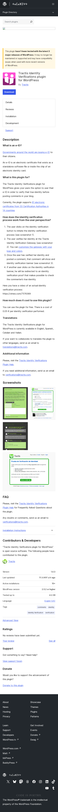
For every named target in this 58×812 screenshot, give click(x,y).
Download (9, 92)
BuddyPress (10, 762)
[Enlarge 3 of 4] (24, 425)
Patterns (34, 716)
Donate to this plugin (13, 685)
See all (52, 641)
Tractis (25, 84)
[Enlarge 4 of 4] (51, 456)
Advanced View (10, 620)
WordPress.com (12, 748)
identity (51, 607)
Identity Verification (35, 613)
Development (12, 123)
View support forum (12, 661)
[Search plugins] (31, 21)
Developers (8, 735)
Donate (35, 735)
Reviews (10, 109)
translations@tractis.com (15, 347)
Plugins (33, 711)
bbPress (8, 758)
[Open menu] (53, 4)
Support (9, 130)
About (6, 702)
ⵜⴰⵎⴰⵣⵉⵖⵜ (15, 775)
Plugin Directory (10, 12)
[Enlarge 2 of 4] (51, 390)
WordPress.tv (11, 739)
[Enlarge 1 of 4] (24, 390)
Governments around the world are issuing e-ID (26, 152)
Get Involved (36, 725)
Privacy (6, 716)
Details (9, 102)
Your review (8, 641)
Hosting (6, 711)
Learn (5, 725)
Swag (34, 739)
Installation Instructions (14, 530)
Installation (11, 116)
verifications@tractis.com (18, 374)
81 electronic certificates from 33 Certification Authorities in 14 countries (26, 206)
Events (33, 730)
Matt (6, 753)
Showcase (35, 702)
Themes (34, 707)
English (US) (50, 601)
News (5, 707)
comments (42, 607)
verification (49, 613)
